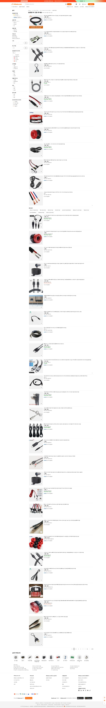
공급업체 (50, 116)
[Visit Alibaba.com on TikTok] (90, 690)
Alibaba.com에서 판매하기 (82, 677)
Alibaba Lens (20, 698)
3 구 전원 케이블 (54, 670)
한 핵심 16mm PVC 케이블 (19, 667)
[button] (66, 4)
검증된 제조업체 (49, 677)
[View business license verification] (62, 706)
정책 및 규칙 (32, 688)
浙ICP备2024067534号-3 (81, 706)
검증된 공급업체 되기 (82, 684)
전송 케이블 (72, 668)
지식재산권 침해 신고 (65, 686)
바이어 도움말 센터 (65, 677)
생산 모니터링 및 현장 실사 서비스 (36, 686)
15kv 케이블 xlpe (17, 666)
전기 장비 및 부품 (35, 10)
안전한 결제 (32, 677)
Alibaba (29, 10)
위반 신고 (63, 688)
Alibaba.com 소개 (17, 675)
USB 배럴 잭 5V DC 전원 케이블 (20, 668)
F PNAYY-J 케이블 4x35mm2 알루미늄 (21, 670)
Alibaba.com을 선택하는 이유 (19, 677)
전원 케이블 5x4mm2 (33, 212)
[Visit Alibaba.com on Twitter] (83, 690)
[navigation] (20, 330)
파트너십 (79, 686)
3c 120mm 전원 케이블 (36, 668)
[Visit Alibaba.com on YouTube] (87, 690)
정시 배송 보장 (32, 682)
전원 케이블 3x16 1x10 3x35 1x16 (57, 667)
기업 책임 (15, 682)
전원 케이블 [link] (54, 10)
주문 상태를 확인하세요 (82, 682)
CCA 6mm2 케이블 (41, 212)
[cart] (80, 4)
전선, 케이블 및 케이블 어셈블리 (45, 10)
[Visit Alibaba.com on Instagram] (85, 690)
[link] (104, 697)
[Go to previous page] (71, 649)
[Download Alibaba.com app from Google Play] (88, 698)
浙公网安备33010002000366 (71, 706)
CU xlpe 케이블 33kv (55, 666)
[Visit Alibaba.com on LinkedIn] (81, 690)
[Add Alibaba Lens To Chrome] (28, 698)
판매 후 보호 (32, 684)
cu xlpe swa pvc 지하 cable (37, 667)
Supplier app (53, 698)
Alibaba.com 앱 (63, 698)
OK (25, 42)
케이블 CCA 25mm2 (74, 667)
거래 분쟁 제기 (64, 682)
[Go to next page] (89, 649)
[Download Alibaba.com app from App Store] (80, 698)
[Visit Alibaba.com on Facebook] (79, 690)
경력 (14, 684)
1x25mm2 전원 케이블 (36, 666)
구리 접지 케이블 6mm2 (74, 666)
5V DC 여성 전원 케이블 (49, 212)
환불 (63, 684)
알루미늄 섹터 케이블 (55, 668)
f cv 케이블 (34, 670)
